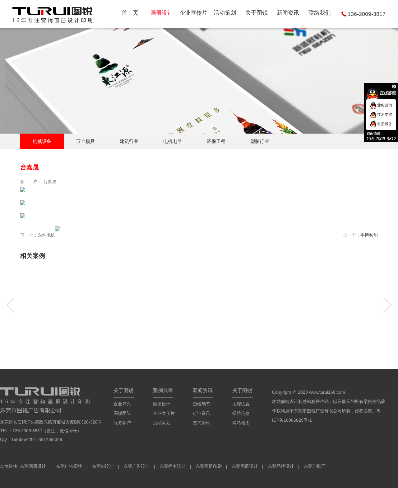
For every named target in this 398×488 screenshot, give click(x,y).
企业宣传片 (164, 413)
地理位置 (241, 403)
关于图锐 (123, 390)
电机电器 (172, 141)
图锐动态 (201, 403)
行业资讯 (201, 413)
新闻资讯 (203, 390)
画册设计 (161, 403)
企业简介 (122, 403)
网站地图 (241, 422)
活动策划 (161, 422)
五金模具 (85, 141)
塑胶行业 (259, 141)
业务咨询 (384, 105)
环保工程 (216, 141)
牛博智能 (369, 235)
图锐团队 (122, 413)
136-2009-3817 (367, 14)
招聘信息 (241, 413)
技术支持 (384, 114)
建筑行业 (129, 141)
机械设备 (42, 141)
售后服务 (384, 124)
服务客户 (122, 422)
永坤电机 (46, 235)
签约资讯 (201, 422)
